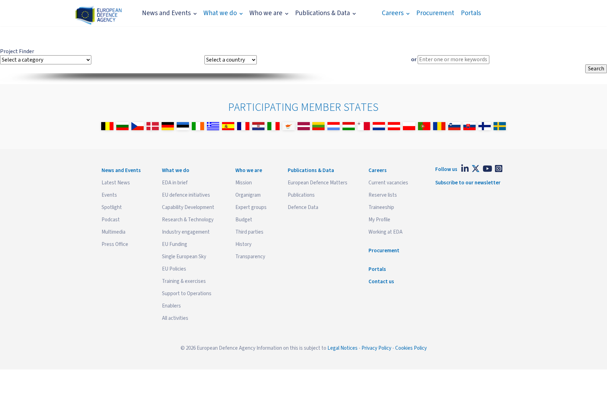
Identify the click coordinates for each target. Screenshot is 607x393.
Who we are (265, 13)
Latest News (116, 182)
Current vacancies (388, 182)
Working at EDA (385, 232)
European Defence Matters (317, 182)
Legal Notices (342, 348)
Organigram (248, 195)
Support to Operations (186, 293)
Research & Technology (188, 219)
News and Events (166, 13)
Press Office (115, 244)
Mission (243, 182)
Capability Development (188, 207)
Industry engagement (186, 232)
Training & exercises (184, 281)
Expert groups (251, 207)
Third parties (249, 232)
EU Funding (174, 244)
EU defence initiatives (186, 195)
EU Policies (174, 269)
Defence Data (303, 207)
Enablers (171, 306)
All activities (175, 318)
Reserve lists (382, 195)
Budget (243, 219)
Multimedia (113, 232)
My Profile (379, 219)
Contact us (381, 281)
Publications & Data (322, 13)
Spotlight (112, 207)
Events (109, 195)
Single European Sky (184, 256)
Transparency (250, 256)
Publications (301, 195)
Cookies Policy (411, 348)
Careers (393, 13)
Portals (471, 13)
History (243, 244)
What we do (220, 13)
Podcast (111, 219)
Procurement (435, 13)
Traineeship (381, 207)
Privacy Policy (376, 348)
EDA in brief (175, 182)
